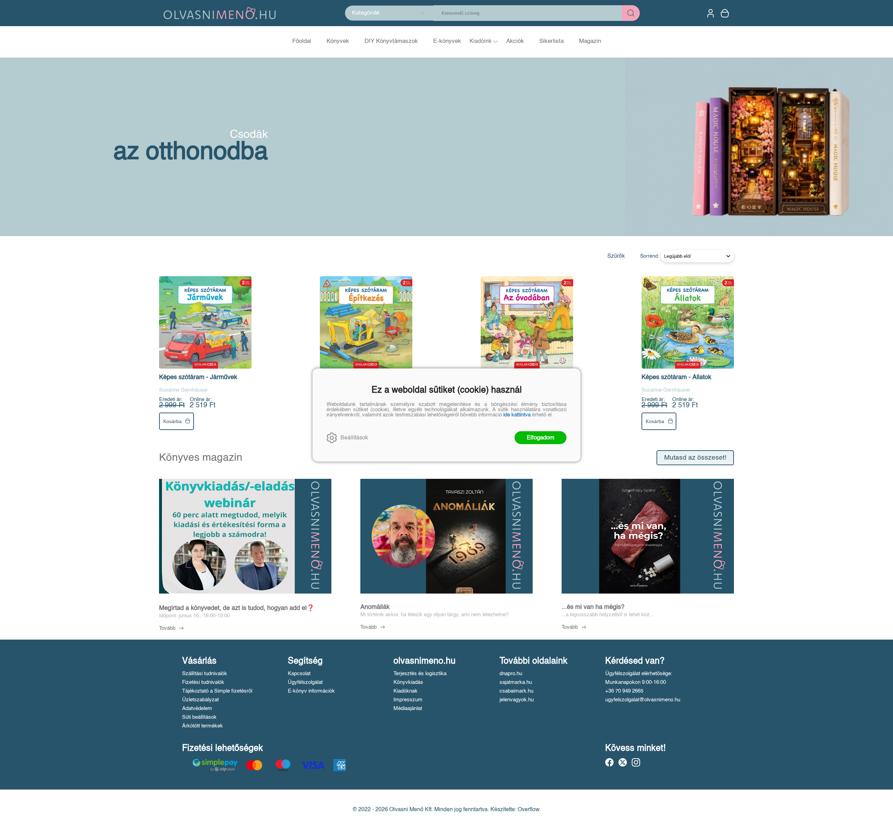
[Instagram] (636, 762)
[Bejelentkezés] (710, 13)
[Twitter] (622, 762)
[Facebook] (609, 762)
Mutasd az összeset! (695, 457)
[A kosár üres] (725, 13)
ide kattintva (517, 414)
